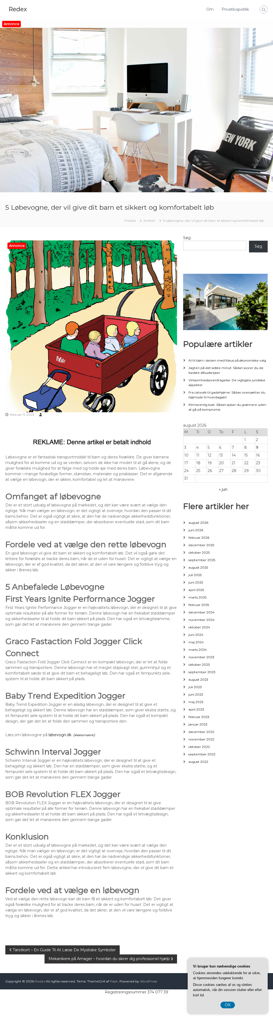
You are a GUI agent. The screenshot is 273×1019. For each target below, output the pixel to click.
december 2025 (201, 545)
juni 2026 (195, 530)
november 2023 (201, 657)
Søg (187, 237)
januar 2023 (197, 724)
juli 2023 (195, 687)
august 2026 (198, 523)
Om (210, 9)
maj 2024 (196, 642)
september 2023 (201, 672)
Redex (18, 9)
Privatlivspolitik (235, 9)
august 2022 (198, 762)
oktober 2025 (199, 552)
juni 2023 (195, 694)
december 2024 (201, 612)
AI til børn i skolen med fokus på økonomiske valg (227, 360)
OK (228, 1004)
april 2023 (196, 709)
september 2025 (201, 560)
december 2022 (201, 732)
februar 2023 (198, 717)
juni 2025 (195, 582)
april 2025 (196, 590)
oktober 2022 (199, 747)
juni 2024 (195, 635)
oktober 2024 (199, 627)
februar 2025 (198, 605)
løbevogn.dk (60, 734)
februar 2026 (198, 538)
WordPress (148, 981)
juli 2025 (195, 575)
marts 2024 (197, 650)
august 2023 (198, 679)
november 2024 (201, 620)
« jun (223, 489)
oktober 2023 (199, 665)
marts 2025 (197, 597)
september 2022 (201, 754)
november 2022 (201, 739)
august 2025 (198, 567)
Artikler (149, 221)
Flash (114, 981)
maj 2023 (195, 702)
